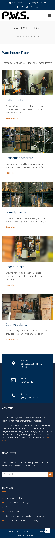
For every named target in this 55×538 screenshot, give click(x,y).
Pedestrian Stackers (19, 158)
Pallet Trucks (14, 100)
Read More (11, 118)
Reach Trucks (15, 267)
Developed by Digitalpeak (27, 535)
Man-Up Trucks (16, 212)
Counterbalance (17, 324)
